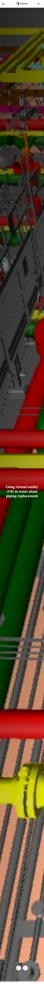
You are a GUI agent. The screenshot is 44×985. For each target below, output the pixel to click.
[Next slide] (25, 967)
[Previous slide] (18, 967)
